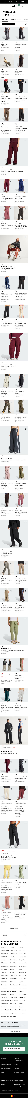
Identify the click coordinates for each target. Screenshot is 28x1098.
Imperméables (5, 1000)
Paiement (16, 1068)
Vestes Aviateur (3, 960)
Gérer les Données (18, 1080)
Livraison (3, 1058)
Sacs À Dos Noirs (13, 963)
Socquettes (4, 997)
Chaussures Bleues (4, 991)
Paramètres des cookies (7, 1080)
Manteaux (4, 947)
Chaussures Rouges (4, 1016)
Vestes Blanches (12, 972)
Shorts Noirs (13, 978)
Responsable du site (6, 1068)
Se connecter (8, 1035)
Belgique (16, 1095)
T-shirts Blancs (3, 985)
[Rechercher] (22, 6)
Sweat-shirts (4, 975)
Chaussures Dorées (4, 994)
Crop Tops (4, 956)
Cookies (3, 1084)
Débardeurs (4, 963)
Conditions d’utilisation (7, 1090)
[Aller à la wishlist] (6, 6)
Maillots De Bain (4, 969)
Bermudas (4, 981)
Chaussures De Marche (13, 960)
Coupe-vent (4, 978)
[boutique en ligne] (13, 6)
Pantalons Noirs (4, 988)
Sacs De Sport (5, 966)
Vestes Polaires (12, 969)
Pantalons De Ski (4, 1013)
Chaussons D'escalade (13, 966)
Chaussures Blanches (4, 1004)
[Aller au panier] (25, 6)
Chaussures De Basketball (14, 976)
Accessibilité (17, 1090)
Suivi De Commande (6, 1064)
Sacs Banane (4, 953)
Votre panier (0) (19, 1035)
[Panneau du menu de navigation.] (2, 6)
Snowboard (4, 972)
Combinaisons (5, 950)
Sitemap (16, 1064)
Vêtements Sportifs (4, 1007)
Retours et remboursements (18, 1059)
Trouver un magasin (19, 1072)
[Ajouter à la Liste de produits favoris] (11, 29)
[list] (14, 20)
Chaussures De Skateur (13, 954)
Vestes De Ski (5, 1010)
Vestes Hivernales (13, 957)
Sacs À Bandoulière (13, 947)
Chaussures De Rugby (13, 950)
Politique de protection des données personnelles (20, 1085)
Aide (2, 1072)
